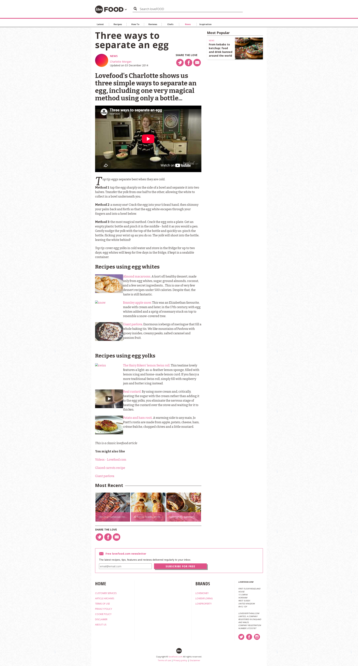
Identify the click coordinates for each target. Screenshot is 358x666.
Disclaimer (195, 660)
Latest (100, 24)
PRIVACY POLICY (103, 608)
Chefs (170, 24)
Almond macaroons (136, 276)
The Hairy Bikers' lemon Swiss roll (146, 365)
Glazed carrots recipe (110, 468)
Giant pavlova (132, 324)
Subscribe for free (180, 566)
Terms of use (164, 660)
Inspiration (205, 24)
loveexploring (204, 598)
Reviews (152, 24)
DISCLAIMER (101, 619)
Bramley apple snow (137, 302)
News (188, 24)
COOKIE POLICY (103, 614)
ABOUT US (100, 624)
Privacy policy (180, 660)
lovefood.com (176, 656)
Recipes (118, 24)
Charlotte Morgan (120, 61)
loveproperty (203, 603)
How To (135, 24)
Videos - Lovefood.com (110, 459)
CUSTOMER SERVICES (106, 593)
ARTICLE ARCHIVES (104, 598)
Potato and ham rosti (137, 418)
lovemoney (202, 593)
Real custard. (132, 391)
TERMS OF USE (102, 603)
